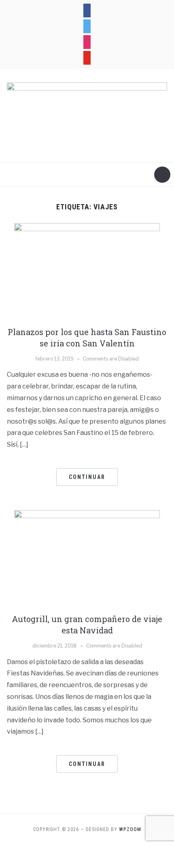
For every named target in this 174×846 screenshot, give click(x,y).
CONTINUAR (87, 477)
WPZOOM (130, 829)
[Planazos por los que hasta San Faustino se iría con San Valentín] (87, 271)
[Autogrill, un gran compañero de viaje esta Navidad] (87, 558)
